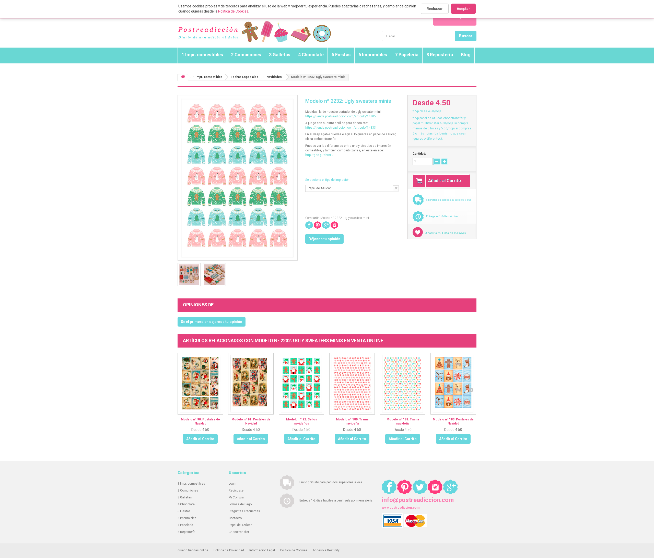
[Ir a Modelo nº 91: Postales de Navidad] (251, 384)
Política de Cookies (233, 11)
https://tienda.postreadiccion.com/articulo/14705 (340, 116)
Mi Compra (236, 497)
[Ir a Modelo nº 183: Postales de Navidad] (453, 384)
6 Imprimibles (372, 54)
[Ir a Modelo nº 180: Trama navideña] (352, 384)
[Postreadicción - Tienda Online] (254, 31)
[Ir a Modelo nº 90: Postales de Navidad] (200, 384)
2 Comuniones (246, 54)
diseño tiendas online (193, 550)
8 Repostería (439, 54)
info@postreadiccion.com (418, 500)
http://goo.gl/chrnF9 (319, 155)
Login (232, 483)
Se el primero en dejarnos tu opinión (211, 322)
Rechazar (435, 9)
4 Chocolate (311, 54)
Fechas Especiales (244, 77)
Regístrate (236, 490)
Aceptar (463, 9)
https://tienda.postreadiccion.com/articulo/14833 (340, 127)
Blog (466, 54)
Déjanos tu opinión (324, 239)
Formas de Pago (240, 504)
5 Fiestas (341, 54)
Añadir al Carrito (200, 439)
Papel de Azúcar (240, 525)
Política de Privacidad (229, 550)
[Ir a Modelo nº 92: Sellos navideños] (301, 384)
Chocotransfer (239, 532)
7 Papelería (406, 54)
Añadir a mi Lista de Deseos (445, 233)
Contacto (235, 518)
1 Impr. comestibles (202, 54)
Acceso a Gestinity (326, 550)
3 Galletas (279, 54)
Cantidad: (419, 153)
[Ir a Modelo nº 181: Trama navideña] (402, 384)
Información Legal (262, 550)
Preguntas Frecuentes (244, 511)
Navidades (274, 77)
